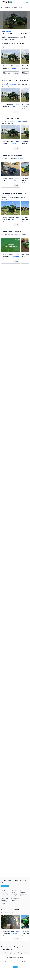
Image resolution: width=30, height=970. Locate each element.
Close (15, 967)
